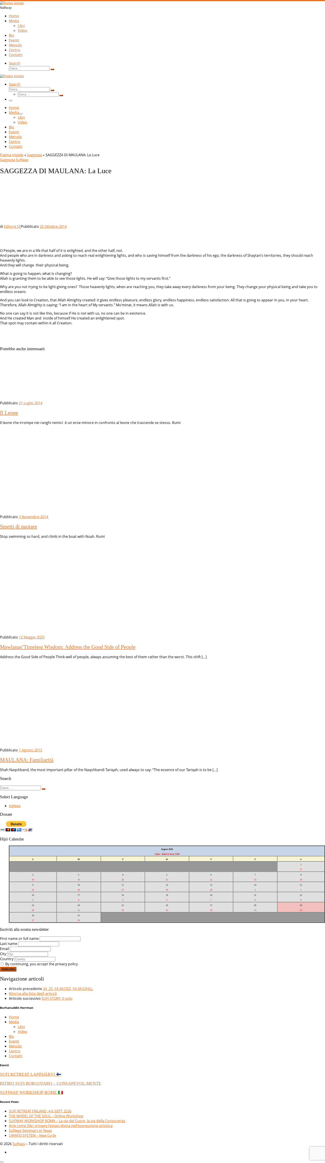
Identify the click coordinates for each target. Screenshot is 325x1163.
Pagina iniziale (11, 154)
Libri (21, 1026)
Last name (8, 943)
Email (4, 948)
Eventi (14, 1041)
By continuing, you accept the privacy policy (41, 964)
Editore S (11, 226)
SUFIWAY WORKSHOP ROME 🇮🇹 (31, 1092)
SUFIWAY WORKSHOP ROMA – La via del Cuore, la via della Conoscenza (67, 1120)
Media (14, 1021)
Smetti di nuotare (18, 526)
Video (22, 1031)
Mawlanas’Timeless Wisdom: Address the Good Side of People (68, 647)
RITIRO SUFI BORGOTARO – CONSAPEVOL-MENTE (50, 1083)
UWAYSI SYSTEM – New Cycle (32, 1135)
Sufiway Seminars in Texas (30, 1130)
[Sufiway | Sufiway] (12, 3)
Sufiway (19, 1143)
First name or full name (19, 938)
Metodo (15, 1046)
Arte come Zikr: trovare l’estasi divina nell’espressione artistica (61, 1125)
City (3, 953)
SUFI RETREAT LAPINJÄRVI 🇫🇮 (30, 1074)
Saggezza (34, 154)
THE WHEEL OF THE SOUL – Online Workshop (46, 1116)
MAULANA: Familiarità (27, 760)
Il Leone (9, 413)
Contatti (15, 1055)
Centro (14, 1051)
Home (14, 1017)
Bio (11, 1036)
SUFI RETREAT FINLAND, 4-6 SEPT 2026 (40, 1111)
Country (6, 958)
